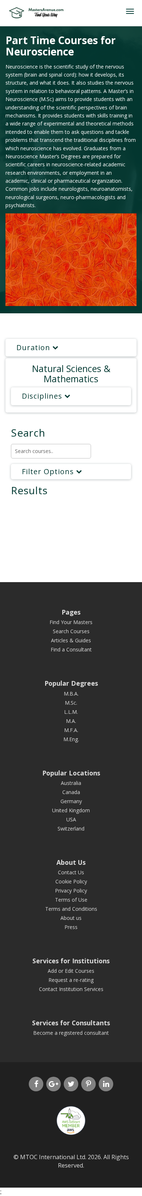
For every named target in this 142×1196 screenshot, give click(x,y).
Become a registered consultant (71, 1032)
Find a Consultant (71, 649)
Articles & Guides (71, 640)
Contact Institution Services (71, 989)
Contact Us (71, 872)
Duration (34, 347)
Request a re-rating (71, 979)
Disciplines (43, 396)
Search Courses (71, 631)
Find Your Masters (71, 622)
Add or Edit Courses (71, 970)
